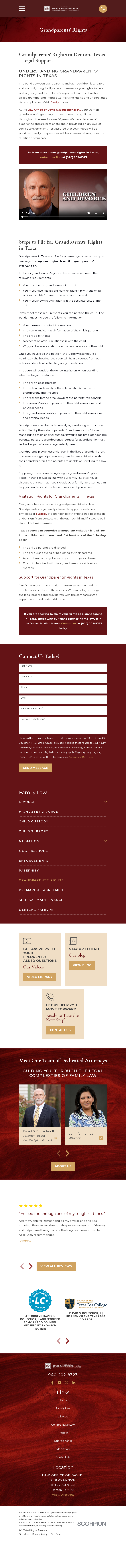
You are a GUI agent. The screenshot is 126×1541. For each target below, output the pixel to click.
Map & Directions (63, 1494)
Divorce (63, 1416)
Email (23, 698)
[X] (66, 1383)
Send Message (35, 768)
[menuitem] (61, 802)
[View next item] (67, 1153)
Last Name (26, 676)
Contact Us (60, 1030)
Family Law (63, 1408)
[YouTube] (59, 1383)
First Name (26, 666)
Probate (63, 1432)
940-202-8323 (63, 1374)
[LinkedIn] (73, 1383)
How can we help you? (32, 719)
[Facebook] (52, 1383)
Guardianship (63, 1440)
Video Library (39, 977)
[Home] (61, 9)
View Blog (82, 965)
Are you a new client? (31, 708)
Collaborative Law (63, 1424)
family (55, 102)
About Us (63, 1166)
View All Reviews (56, 1266)
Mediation (63, 1449)
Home (63, 1400)
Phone (24, 687)
